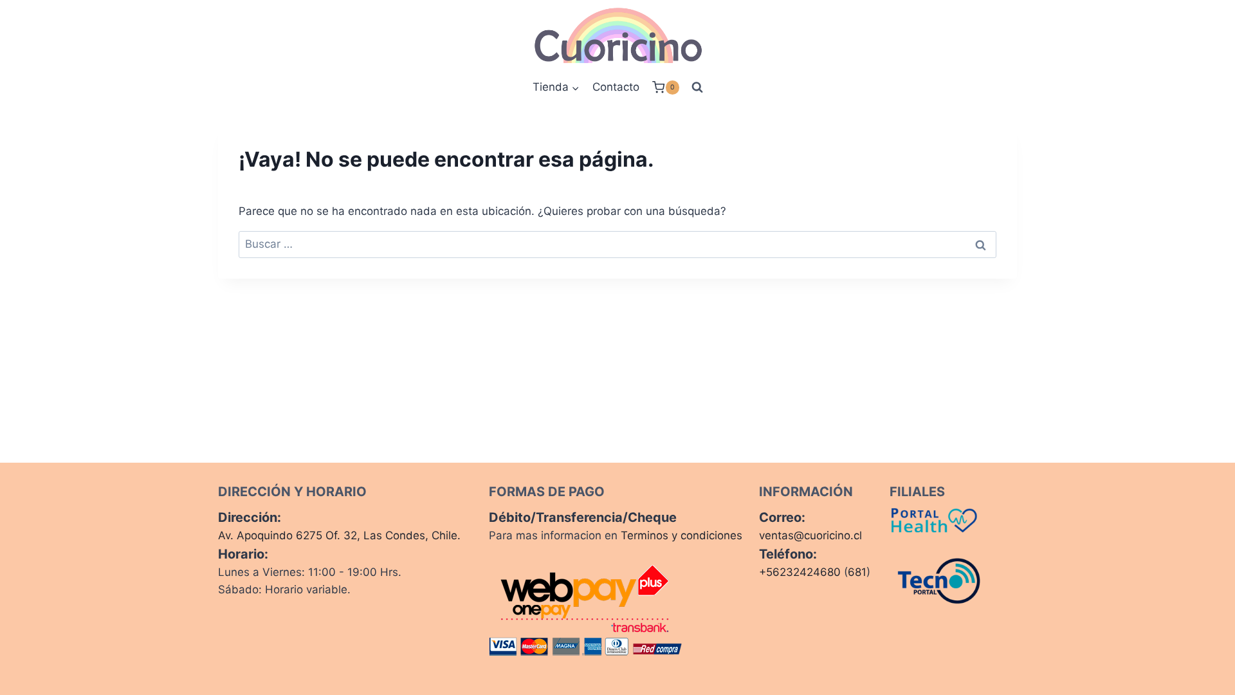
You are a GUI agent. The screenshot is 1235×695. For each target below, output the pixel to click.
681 (857, 572)
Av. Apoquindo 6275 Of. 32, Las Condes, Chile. (339, 535)
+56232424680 (800, 572)
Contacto (615, 86)
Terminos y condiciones (681, 535)
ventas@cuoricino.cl (810, 535)
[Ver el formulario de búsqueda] (697, 87)
